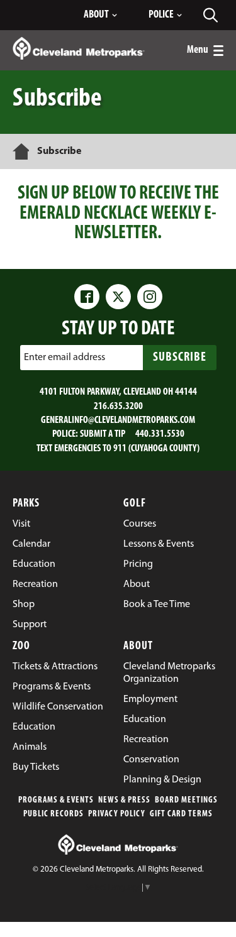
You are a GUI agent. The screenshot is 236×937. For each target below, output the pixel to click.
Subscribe (179, 357)
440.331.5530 (159, 434)
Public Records (53, 814)
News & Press (124, 800)
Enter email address (64, 358)
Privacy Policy (116, 814)
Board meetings (186, 800)
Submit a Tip (102, 434)
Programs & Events (56, 800)
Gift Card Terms (181, 814)
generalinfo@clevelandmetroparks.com (118, 420)
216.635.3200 (118, 407)
